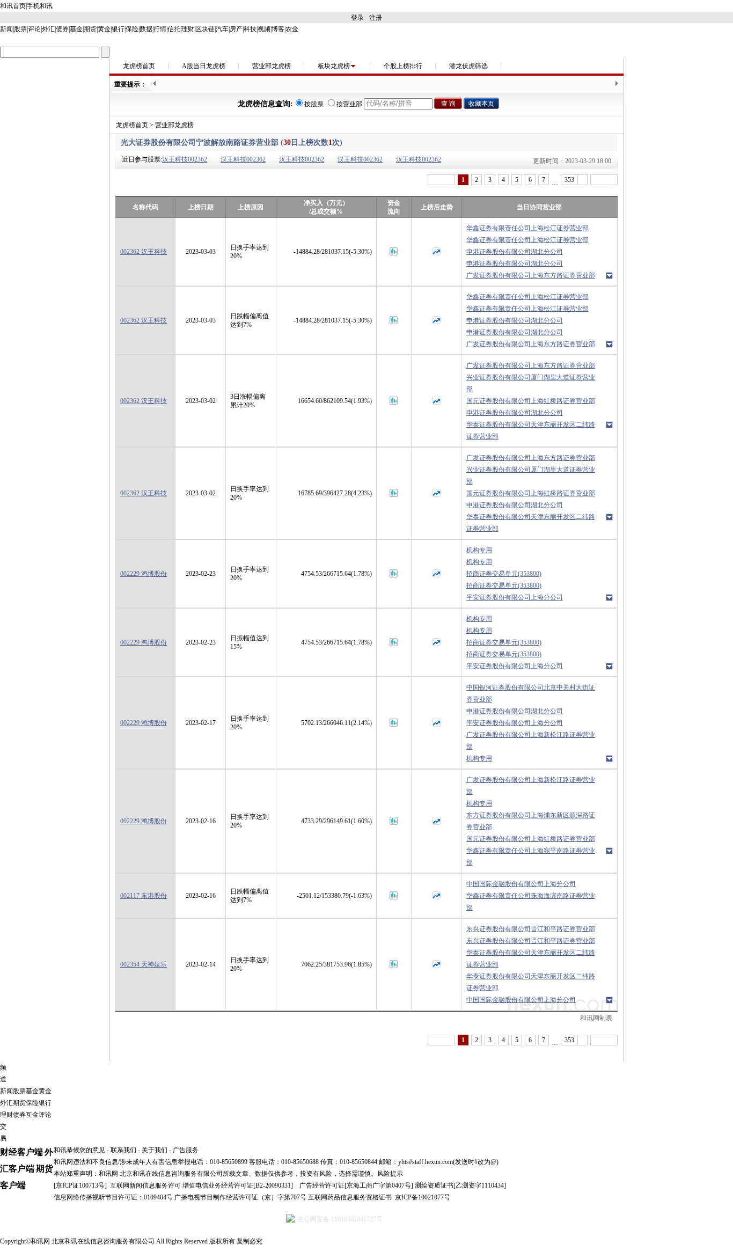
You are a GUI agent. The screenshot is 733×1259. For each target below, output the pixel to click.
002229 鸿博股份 (143, 573)
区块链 (205, 29)
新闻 (6, 29)
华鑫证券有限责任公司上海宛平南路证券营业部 (530, 856)
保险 (132, 29)
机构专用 (479, 550)
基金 (76, 29)
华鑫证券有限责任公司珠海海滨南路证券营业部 (530, 901)
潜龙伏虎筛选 (468, 66)
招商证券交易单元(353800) (503, 573)
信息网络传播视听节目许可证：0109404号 (113, 1197)
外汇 (48, 29)
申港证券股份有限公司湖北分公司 (514, 251)
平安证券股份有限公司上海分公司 (514, 597)
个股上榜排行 (403, 66)
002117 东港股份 (143, 895)
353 (569, 180)
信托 (173, 29)
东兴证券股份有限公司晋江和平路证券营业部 (530, 929)
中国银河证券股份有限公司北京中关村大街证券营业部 (530, 693)
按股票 (314, 104)
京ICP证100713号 (80, 1185)
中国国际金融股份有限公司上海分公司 (521, 884)
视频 (264, 29)
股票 (20, 29)
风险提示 (390, 1173)
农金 (291, 29)
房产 (236, 29)
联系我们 (123, 1150)
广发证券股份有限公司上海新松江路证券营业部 (530, 740)
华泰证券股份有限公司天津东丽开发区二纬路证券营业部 (530, 430)
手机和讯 (40, 6)
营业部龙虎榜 (271, 66)
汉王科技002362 (184, 159)
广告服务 (186, 1150)
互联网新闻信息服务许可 (145, 1185)
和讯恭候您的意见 (79, 1150)
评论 (34, 29)
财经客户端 (21, 1151)
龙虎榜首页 (139, 66)
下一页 (604, 180)
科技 (250, 29)
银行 (118, 29)
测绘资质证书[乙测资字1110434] (460, 1185)
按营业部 (349, 104)
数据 (146, 29)
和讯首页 (13, 6)
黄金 (104, 29)
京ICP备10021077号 (422, 1197)
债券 (62, 29)
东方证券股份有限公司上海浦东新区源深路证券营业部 (530, 821)
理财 (187, 29)
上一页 (441, 180)
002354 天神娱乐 (143, 964)
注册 (375, 17)
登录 (357, 17)
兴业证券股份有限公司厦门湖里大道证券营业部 (530, 383)
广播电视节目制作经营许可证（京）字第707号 (240, 1197)
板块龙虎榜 (334, 66)
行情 (159, 29)
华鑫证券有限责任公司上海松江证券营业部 (527, 228)
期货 (90, 29)
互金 (32, 1114)
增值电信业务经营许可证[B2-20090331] (237, 1185)
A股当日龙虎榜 (203, 66)
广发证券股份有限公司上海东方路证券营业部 (530, 275)
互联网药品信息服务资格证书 (350, 1197)
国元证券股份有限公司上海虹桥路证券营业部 (530, 401)
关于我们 (154, 1150)
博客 (278, 29)
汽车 (222, 29)
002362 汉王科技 (143, 251)
